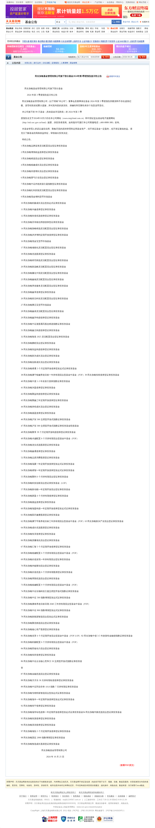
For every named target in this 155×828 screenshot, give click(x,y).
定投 (38, 28)
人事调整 (64, 63)
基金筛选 (56, 32)
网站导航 (142, 2)
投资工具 (56, 28)
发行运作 (37, 63)
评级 (47, 28)
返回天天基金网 (73, 2)
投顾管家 (27, 28)
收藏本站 (10, 2)
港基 (43, 28)
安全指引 (65, 796)
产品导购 (98, 2)
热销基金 (139, 32)
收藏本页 (144, 22)
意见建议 (110, 796)
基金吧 (97, 32)
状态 (33, 32)
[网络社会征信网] (68, 819)
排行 (33, 28)
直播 (103, 32)
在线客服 (121, 796)
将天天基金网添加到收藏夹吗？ (91, 792)
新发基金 (27, 32)
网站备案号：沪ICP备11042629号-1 (109, 811)
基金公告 (31, 22)
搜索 (116, 22)
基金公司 (135, 22)
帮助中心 (120, 2)
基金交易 (85, 2)
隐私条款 (87, 796)
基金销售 (73, 63)
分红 (38, 32)
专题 (103, 28)
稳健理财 (131, 28)
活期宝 (122, 28)
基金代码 (126, 22)
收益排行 (131, 32)
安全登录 (19, 2)
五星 (146, 32)
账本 (71, 32)
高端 (146, 28)
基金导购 (123, 32)
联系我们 (55, 796)
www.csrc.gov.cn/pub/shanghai (89, 807)
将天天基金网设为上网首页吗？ (63, 792)
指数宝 (139, 28)
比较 (71, 28)
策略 (87, 32)
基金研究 (80, 32)
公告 (43, 32)
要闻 (87, 28)
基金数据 (9, 28)
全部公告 (28, 63)
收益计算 (65, 32)
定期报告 (55, 63)
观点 (92, 28)
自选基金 (110, 2)
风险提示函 (99, 796)
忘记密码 (38, 2)
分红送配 (46, 63)
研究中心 (44, 796)
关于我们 (22, 796)
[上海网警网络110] (49, 819)
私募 (47, 32)
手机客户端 (51, 2)
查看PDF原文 (114, 76)
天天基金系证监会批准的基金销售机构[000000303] (55, 803)
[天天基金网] (14, 22)
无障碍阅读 (130, 2)
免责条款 (76, 796)
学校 (96, 28)
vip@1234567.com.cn (72, 800)
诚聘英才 (132, 796)
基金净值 (18, 28)
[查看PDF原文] (127, 765)
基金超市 (114, 32)
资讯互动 (80, 28)
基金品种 (18, 32)
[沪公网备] (105, 819)
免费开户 (29, 2)
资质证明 (33, 796)
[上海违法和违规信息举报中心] (86, 819)
